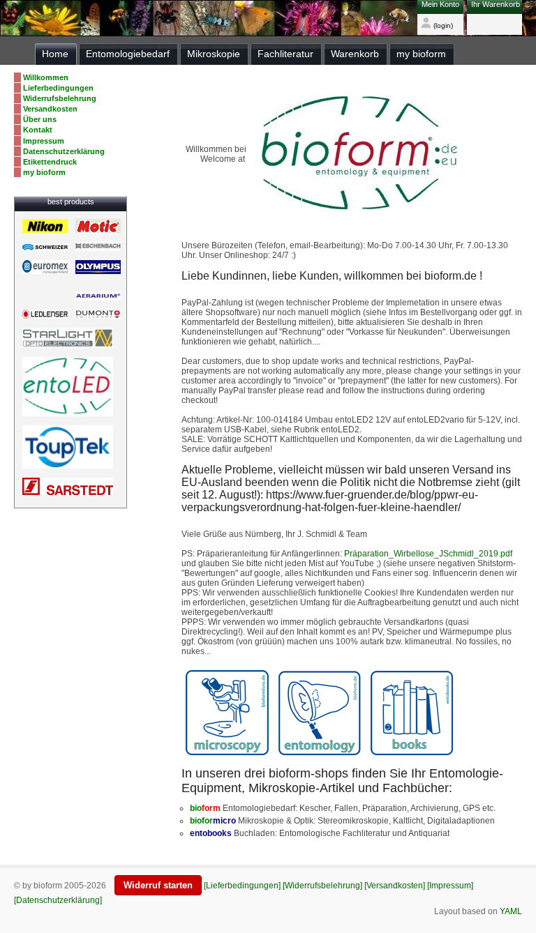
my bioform (44, 172)
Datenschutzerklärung (64, 151)
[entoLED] (67, 345)
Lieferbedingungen (58, 88)
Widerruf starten (158, 885)
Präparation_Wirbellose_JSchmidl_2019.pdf (428, 554)
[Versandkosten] (394, 885)
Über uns (40, 119)
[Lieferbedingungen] (242, 885)
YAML (511, 911)
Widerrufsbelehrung (59, 98)
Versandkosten (50, 109)
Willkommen (45, 77)
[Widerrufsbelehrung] (322, 885)
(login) (442, 25)
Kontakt (37, 130)
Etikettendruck (50, 162)
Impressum (43, 141)
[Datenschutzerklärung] (58, 900)
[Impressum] (450, 885)
